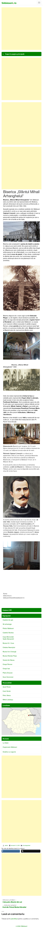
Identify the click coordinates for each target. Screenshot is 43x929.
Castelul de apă (8, 620)
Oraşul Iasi (6, 668)
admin (6, 845)
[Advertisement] (21, 28)
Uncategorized (26, 845)
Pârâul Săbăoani (8, 628)
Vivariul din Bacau (9, 660)
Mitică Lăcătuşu (8, 700)
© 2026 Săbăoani (21, 926)
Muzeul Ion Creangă (9, 652)
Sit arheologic (7, 624)
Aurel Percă (6, 687)
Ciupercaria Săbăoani (10, 747)
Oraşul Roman (7, 664)
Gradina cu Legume (9, 752)
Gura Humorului (8, 677)
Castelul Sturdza (8, 633)
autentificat (14, 919)
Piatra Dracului (7, 673)
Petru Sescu (7, 695)
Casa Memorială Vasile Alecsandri (8, 638)
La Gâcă (5, 743)
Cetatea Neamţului (9, 647)
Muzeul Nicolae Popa (10, 656)
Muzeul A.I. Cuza (8, 643)
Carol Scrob (7, 691)
